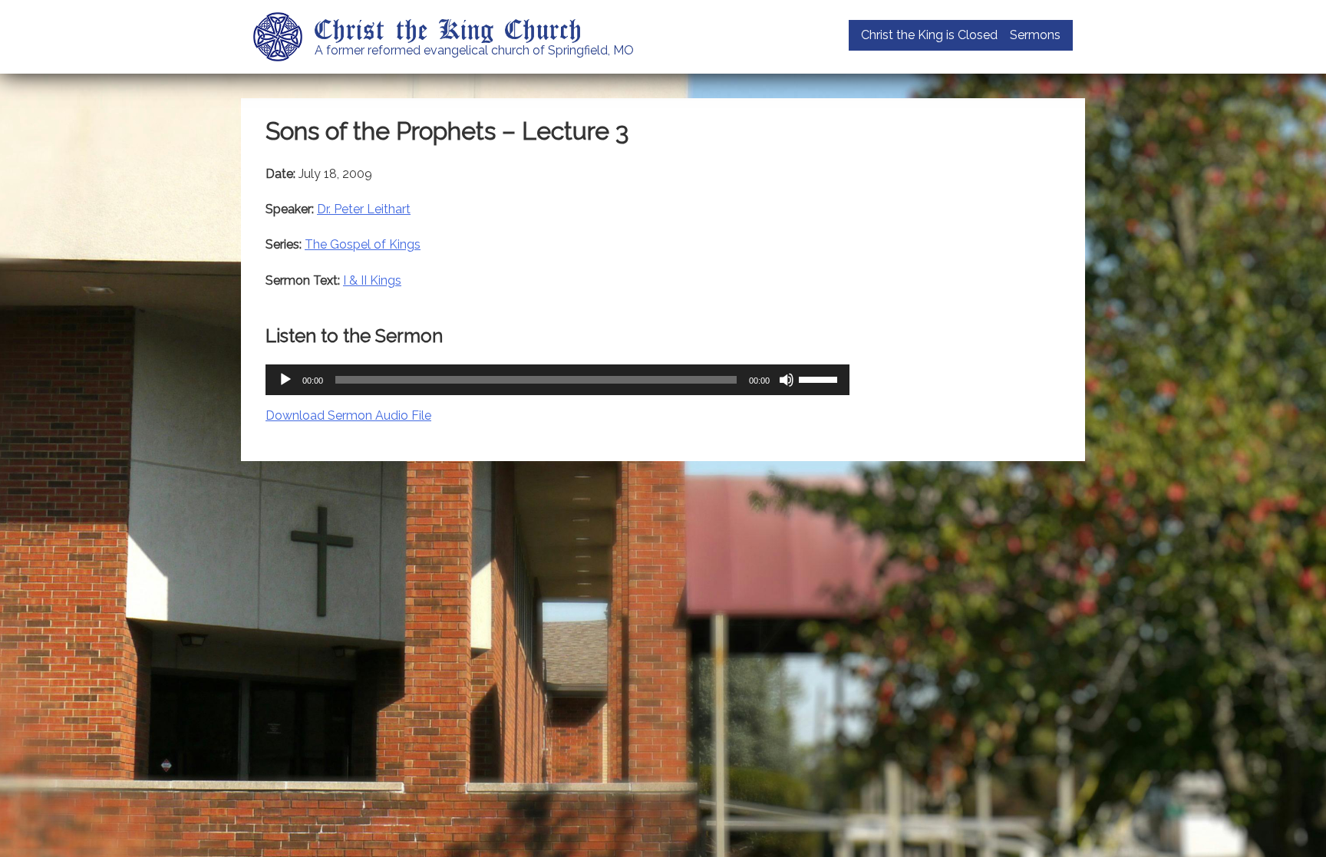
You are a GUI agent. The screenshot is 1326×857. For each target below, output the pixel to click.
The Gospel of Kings (363, 244)
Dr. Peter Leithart (364, 209)
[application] (557, 379)
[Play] (285, 379)
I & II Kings (372, 280)
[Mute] (786, 379)
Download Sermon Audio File (348, 415)
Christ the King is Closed (929, 35)
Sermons (1035, 35)
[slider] (820, 378)
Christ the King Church (448, 28)
